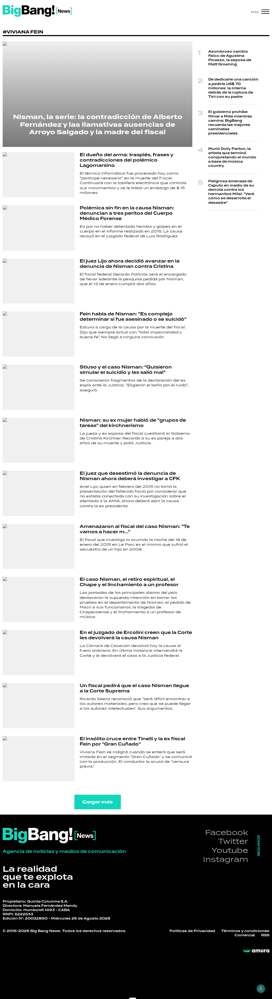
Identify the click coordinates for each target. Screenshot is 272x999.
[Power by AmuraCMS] (256, 951)
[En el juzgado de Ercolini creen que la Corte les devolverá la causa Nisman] (38, 652)
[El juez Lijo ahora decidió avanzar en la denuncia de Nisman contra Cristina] (38, 281)
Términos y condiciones (245, 931)
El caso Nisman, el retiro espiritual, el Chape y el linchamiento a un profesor (129, 582)
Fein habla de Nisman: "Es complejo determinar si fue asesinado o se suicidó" (133, 316)
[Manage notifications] (261, 988)
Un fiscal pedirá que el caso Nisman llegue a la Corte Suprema (134, 688)
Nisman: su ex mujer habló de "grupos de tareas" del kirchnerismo (133, 423)
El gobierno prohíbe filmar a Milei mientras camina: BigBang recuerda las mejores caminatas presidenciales (230, 122)
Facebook (226, 832)
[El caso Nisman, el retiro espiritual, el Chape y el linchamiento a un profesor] (38, 599)
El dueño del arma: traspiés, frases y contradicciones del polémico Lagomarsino (126, 160)
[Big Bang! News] (37, 11)
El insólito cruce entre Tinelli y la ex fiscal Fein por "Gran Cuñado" (132, 741)
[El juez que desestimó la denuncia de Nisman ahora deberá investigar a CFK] (38, 493)
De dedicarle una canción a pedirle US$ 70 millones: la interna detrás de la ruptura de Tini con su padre (233, 88)
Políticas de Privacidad (192, 931)
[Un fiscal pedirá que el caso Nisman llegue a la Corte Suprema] (38, 705)
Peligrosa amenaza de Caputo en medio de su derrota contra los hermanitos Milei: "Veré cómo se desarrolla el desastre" (231, 192)
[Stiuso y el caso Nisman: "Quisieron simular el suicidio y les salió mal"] (38, 387)
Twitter (233, 841)
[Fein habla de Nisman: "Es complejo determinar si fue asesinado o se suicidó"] (38, 334)
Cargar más (97, 802)
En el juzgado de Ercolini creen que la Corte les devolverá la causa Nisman (136, 635)
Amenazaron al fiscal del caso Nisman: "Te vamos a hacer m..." (135, 529)
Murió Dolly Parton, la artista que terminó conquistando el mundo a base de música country (232, 157)
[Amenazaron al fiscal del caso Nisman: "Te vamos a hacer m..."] (38, 546)
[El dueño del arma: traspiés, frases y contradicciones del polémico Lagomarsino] (38, 174)
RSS (265, 935)
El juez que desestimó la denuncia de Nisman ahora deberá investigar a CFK (130, 476)
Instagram (225, 859)
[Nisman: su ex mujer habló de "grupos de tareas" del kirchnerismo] (38, 440)
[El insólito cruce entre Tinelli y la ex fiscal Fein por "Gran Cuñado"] (38, 758)
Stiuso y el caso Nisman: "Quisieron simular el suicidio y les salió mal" (126, 369)
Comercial (245, 935)
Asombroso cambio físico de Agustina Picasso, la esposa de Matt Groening (229, 58)
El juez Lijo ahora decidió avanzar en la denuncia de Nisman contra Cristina (130, 263)
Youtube (229, 850)
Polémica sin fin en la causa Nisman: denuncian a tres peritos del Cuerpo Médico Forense (127, 213)
